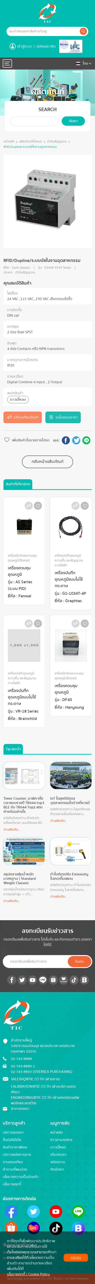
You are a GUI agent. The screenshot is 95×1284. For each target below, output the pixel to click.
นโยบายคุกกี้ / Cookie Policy (28, 1274)
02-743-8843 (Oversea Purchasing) (41, 1072)
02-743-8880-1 (23, 1066)
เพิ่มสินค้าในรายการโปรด (30, 440)
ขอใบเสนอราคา (67, 417)
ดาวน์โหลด (18, 400)
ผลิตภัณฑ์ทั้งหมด (30, 141)
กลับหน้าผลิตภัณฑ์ (47, 461)
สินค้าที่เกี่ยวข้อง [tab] (18, 484)
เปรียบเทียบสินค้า (26, 417)
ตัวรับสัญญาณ (57, 141)
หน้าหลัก (8, 141)
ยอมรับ (76, 1258)
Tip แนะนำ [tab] (13, 749)
